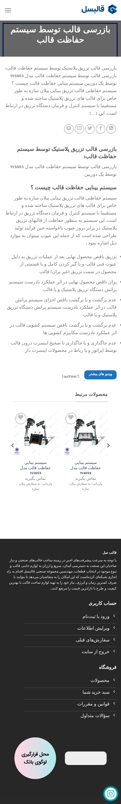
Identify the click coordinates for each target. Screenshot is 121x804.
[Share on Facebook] (100, 129)
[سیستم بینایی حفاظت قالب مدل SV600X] (85, 433)
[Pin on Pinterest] (69, 129)
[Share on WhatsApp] (111, 129)
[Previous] (108, 457)
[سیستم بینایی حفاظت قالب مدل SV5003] (35, 433)
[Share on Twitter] (90, 129)
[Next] (13, 457)
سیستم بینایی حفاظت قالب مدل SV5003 (35, 469)
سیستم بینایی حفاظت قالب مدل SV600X (85, 469)
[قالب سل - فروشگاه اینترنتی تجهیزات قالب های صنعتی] (99, 10)
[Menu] (7, 10)
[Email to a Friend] (79, 129)
